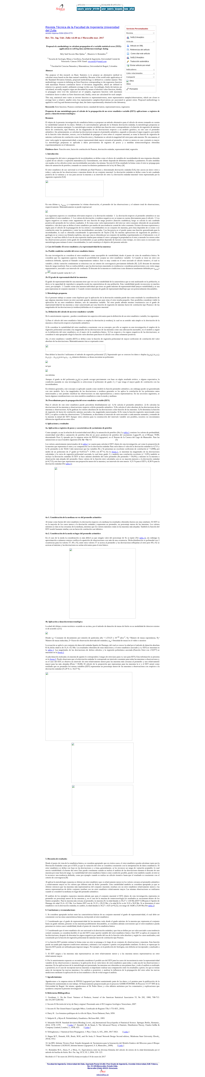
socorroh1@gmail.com (97, 61)
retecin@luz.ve (102, 1075)
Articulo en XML (136, 46)
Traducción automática (139, 61)
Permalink (134, 89)
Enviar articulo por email (140, 65)
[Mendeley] (128, 81)
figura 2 (61, 652)
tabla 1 (126, 432)
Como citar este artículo (140, 54)
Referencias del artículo (140, 50)
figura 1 (115, 452)
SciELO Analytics (137, 37)
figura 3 (53, 659)
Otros (132, 81)
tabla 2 (51, 650)
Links (70, 1025)
